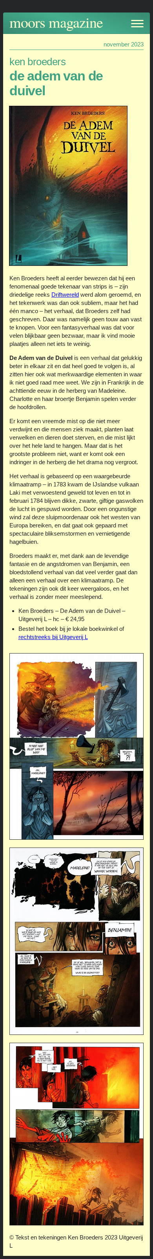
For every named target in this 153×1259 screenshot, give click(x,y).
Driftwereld (65, 294)
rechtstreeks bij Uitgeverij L (53, 637)
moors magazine (56, 22)
